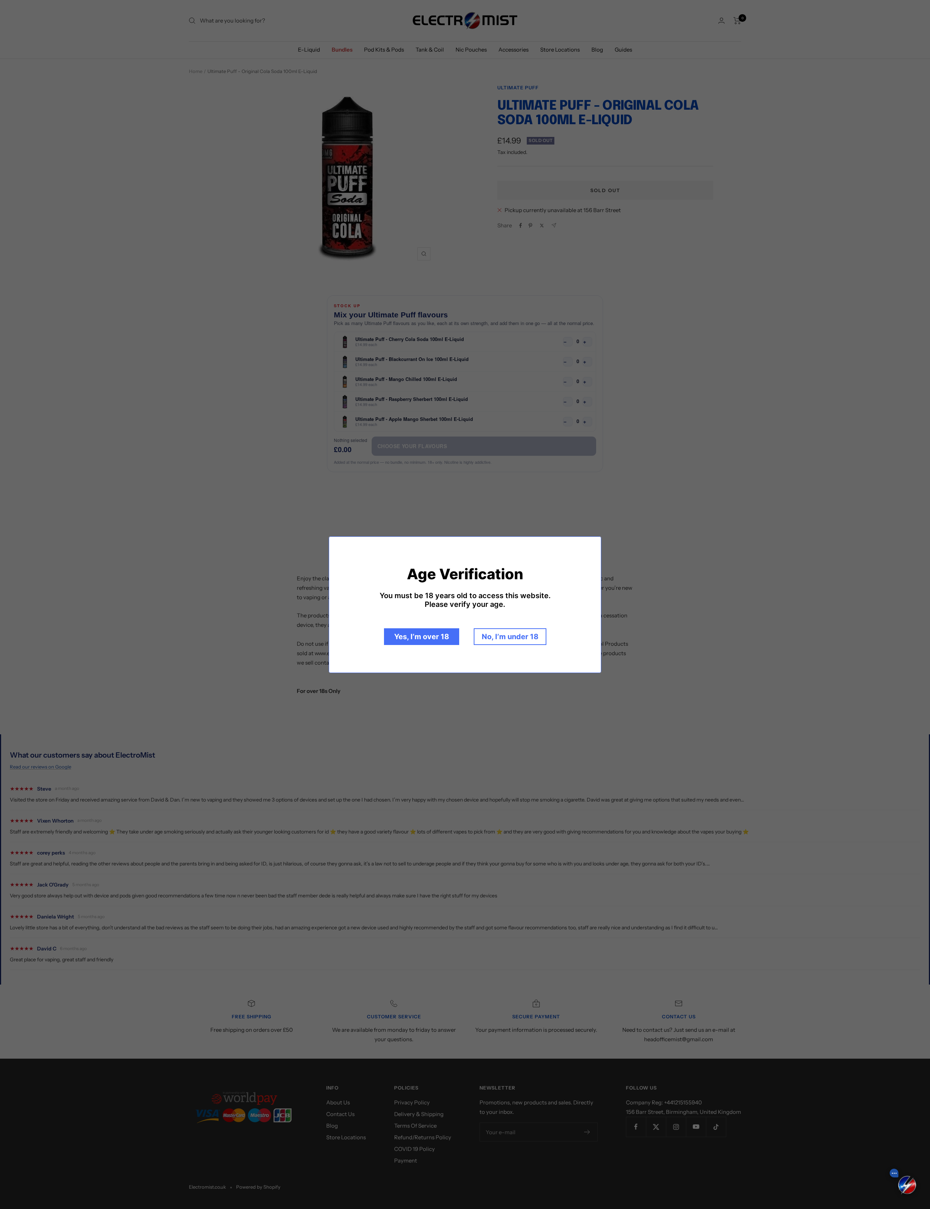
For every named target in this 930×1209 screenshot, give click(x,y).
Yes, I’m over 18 (421, 636)
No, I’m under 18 (510, 636)
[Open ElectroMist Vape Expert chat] (907, 1186)
